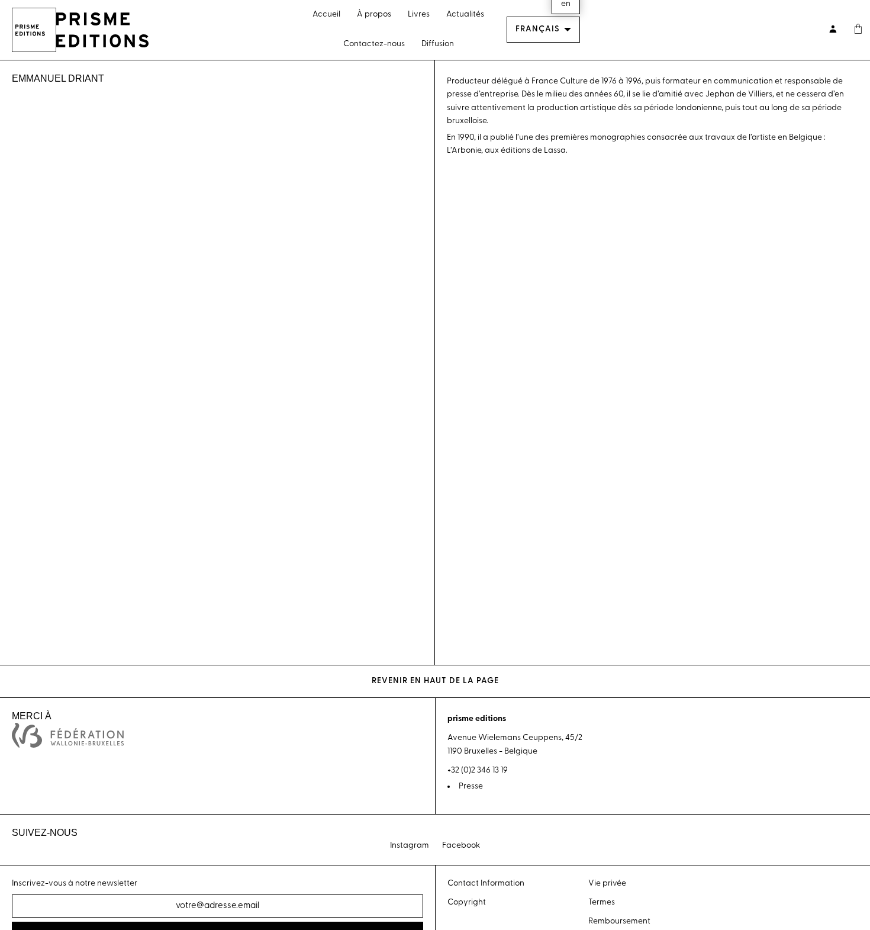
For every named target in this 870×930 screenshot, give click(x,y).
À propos (374, 14)
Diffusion (437, 44)
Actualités (465, 14)
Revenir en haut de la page (435, 681)
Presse (471, 786)
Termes (601, 902)
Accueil (326, 14)
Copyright (466, 902)
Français (537, 29)
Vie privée (607, 883)
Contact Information (485, 883)
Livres (419, 14)
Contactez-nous (374, 44)
